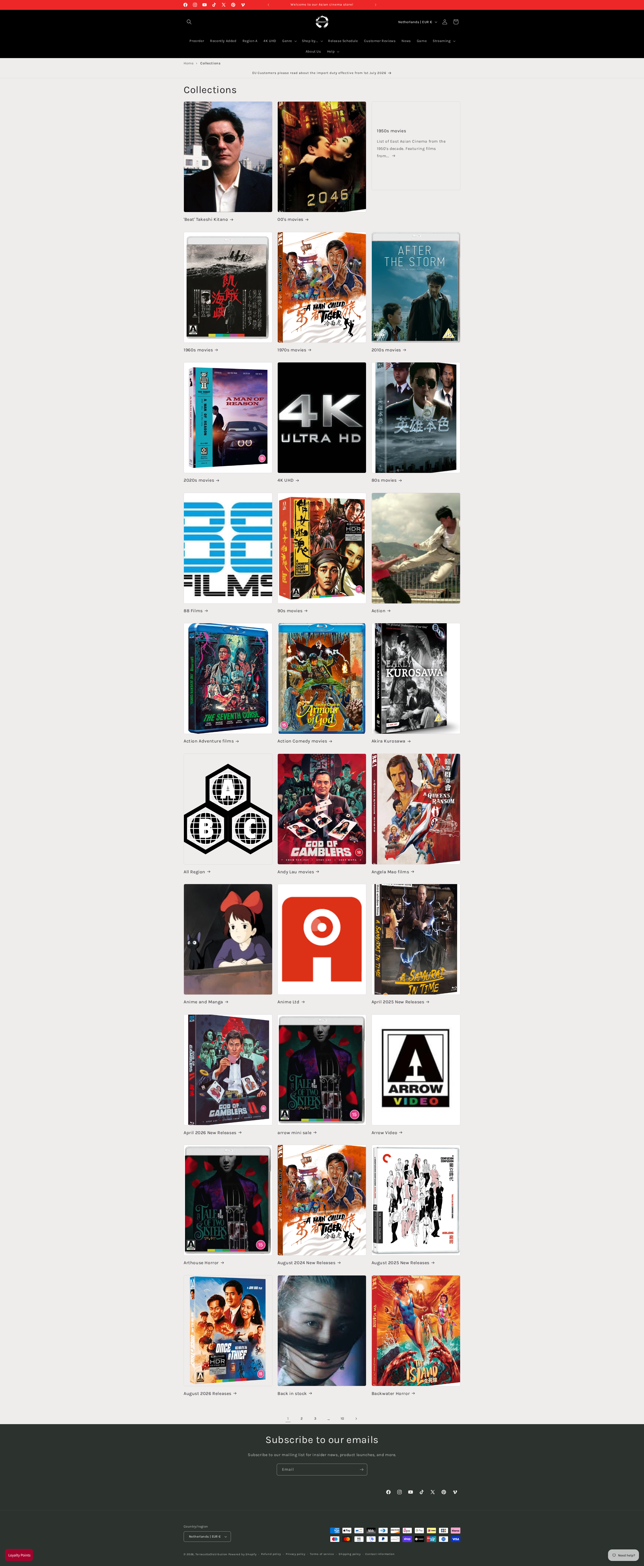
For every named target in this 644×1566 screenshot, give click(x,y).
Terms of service (322, 1554)
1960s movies (198, 350)
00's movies (290, 219)
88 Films (193, 610)
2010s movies (386, 350)
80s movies (384, 480)
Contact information (379, 1554)
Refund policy (271, 1554)
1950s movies (391, 131)
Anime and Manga (203, 1002)
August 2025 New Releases (400, 1262)
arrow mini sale (294, 1132)
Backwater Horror (391, 1393)
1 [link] (288, 1418)
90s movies (289, 610)
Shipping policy (350, 1554)
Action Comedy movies (302, 741)
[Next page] (355, 1418)
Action (379, 610)
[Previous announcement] (268, 5)
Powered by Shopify (242, 1554)
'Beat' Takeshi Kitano (206, 219)
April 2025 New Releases (398, 1002)
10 (342, 1418)
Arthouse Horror (201, 1262)
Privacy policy (295, 1554)
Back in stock (292, 1393)
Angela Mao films (390, 871)
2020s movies (199, 480)
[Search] (189, 21)
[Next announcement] (375, 5)
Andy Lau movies (295, 871)
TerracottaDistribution (211, 1554)
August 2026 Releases (207, 1393)
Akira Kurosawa (389, 741)
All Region (194, 871)
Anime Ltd (288, 1002)
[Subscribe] (361, 1469)
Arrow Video (384, 1132)
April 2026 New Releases (210, 1132)
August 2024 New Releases (306, 1262)
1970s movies (291, 350)
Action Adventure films (209, 741)
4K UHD (285, 480)
